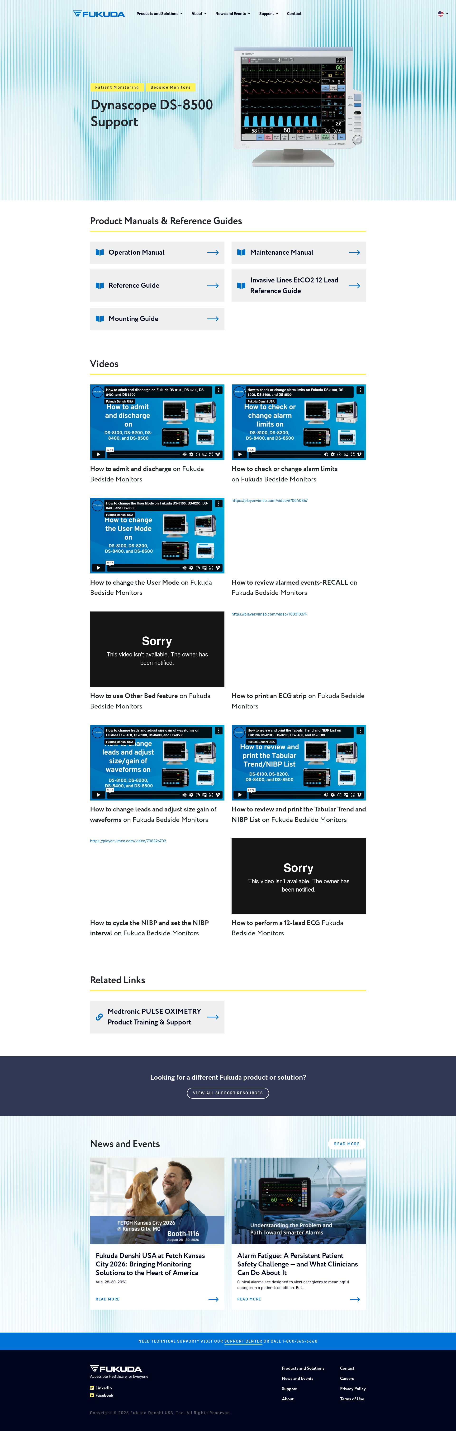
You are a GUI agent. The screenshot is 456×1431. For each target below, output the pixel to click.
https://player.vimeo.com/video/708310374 (269, 614)
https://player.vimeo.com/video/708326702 (128, 841)
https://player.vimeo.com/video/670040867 (270, 500)
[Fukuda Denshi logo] (99, 13)
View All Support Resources (228, 1093)
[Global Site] (442, 13)
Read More (347, 1144)
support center (243, 1341)
